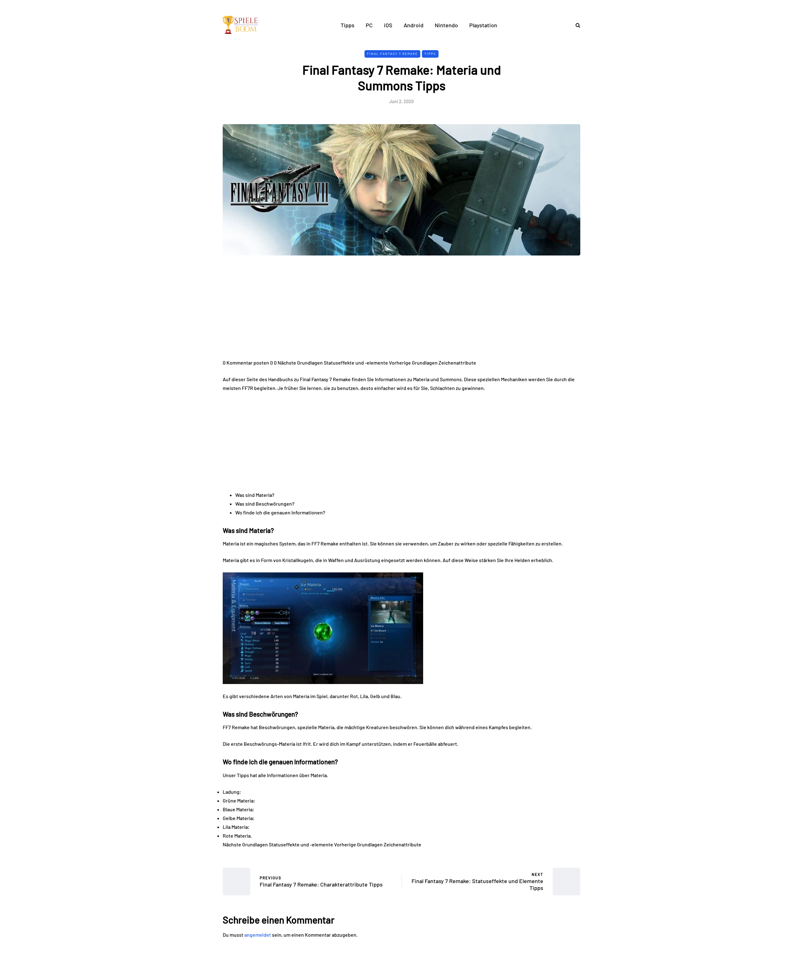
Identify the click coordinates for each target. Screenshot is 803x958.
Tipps (347, 25)
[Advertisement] (401, 312)
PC (369, 25)
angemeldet (257, 935)
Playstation (483, 25)
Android (413, 25)
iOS (388, 25)
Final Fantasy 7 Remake (392, 53)
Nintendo (446, 25)
